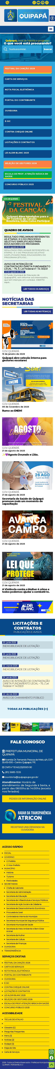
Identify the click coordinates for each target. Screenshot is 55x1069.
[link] (7, 2)
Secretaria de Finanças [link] (16, 943)
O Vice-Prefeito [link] (13, 865)
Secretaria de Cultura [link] (15, 939)
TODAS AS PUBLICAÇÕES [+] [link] (27, 709)
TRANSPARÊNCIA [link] (12, 951)
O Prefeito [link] (11, 861)
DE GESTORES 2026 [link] (21, 163)
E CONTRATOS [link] (20, 142)
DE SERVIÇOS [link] (16, 79)
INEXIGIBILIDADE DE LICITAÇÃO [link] (21, 646)
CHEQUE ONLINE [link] (19, 131)
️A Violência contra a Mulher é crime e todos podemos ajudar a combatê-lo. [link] (26, 590)
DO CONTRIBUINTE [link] (20, 100)
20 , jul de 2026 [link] (9, 642)
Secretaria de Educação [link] (16, 896)
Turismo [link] (10, 876)
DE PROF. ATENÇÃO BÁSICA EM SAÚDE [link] (26, 175)
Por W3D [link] (50, 1068)
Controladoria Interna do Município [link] (21, 916)
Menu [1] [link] (8, 1035)
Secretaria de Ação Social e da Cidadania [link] (23, 904)
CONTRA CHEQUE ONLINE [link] (16, 987)
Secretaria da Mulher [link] (15, 935)
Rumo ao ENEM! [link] (12, 410)
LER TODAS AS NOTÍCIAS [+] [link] (37, 311)
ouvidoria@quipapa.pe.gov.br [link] (21, 777)
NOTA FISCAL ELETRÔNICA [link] (17, 971)
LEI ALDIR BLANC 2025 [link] (15, 995)
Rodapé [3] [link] (9, 1044)
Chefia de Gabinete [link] (14, 888)
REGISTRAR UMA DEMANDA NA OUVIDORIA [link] (28, 828)
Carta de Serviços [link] (11, 1052)
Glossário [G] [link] (9, 1027)
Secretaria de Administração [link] (18, 892)
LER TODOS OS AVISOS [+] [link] (36, 289)
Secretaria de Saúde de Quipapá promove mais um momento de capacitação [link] (22, 501)
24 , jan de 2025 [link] (10, 677)
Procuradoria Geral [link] (14, 912)
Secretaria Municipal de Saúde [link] (19, 924)
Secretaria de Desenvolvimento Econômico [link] (25, 908)
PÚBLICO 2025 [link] (19, 184)
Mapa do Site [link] (10, 1048)
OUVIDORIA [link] (11, 110)
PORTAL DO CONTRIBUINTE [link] (17, 975)
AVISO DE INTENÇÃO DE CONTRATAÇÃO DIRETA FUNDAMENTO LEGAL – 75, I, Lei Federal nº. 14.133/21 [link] (26, 683)
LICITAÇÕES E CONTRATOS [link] (17, 991)
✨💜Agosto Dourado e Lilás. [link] (20, 454)
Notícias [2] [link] (9, 1040)
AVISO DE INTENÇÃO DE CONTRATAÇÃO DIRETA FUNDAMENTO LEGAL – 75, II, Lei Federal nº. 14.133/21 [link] (27, 266)
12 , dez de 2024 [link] (10, 694)
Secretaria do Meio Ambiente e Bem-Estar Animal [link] (25, 930)
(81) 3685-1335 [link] (13, 772)
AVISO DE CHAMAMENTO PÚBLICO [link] (23, 697)
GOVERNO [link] (9, 857)
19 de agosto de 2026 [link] (14, 247)
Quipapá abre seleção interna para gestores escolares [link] (24, 359)
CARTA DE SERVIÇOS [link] (14, 967)
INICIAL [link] (7, 853)
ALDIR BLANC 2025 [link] (17, 153)
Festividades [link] (11, 880)
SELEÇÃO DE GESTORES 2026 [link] (18, 999)
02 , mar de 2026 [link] (10, 666)
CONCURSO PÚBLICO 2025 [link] (16, 1007)
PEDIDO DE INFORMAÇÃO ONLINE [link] (27, 798)
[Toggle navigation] (51, 29)
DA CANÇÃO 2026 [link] (20, 68)
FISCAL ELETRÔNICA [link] (19, 89)
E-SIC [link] (8, 121)
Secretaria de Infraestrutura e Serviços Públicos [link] (27, 900)
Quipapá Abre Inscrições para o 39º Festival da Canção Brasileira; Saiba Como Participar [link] (28, 218)
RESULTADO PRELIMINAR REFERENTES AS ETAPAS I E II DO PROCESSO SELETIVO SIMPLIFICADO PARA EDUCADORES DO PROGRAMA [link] (27, 240)
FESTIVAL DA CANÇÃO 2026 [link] (17, 962)
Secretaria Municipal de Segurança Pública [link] (25, 920)
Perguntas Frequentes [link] (14, 1031)
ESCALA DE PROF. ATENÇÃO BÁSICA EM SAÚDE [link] (26, 1003)
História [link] (9, 872)
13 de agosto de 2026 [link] (14, 272)
